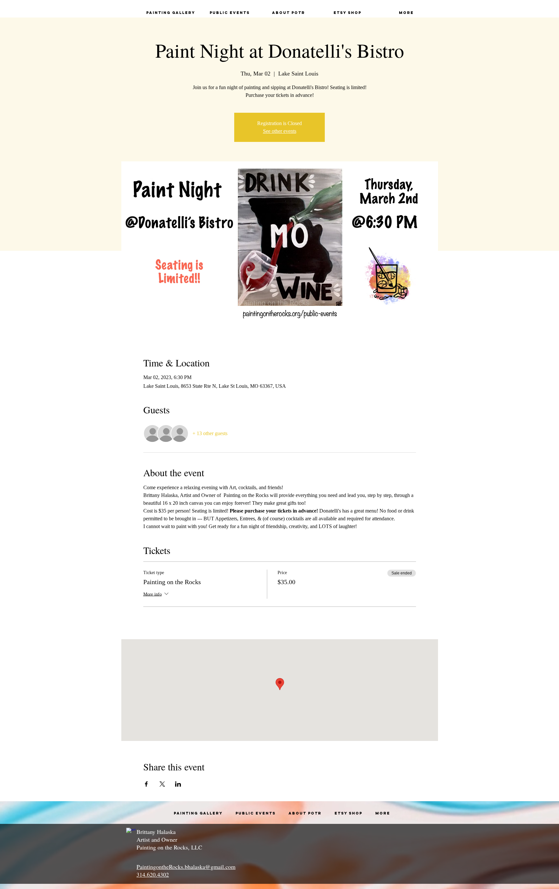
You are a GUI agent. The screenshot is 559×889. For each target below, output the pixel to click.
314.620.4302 (153, 874)
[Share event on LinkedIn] (178, 784)
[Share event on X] (162, 784)
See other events (279, 131)
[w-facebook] (130, 832)
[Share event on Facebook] (146, 784)
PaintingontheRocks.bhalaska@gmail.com (186, 867)
